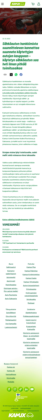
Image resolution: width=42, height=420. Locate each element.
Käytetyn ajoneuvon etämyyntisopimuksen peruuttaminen (31, 355)
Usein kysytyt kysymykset (31, 321)
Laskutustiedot (11, 327)
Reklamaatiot (11, 320)
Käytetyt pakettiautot (11, 272)
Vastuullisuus (11, 374)
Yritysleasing (31, 289)
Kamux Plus (31, 267)
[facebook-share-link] (21, 74)
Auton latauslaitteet (31, 285)
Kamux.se (11, 367)
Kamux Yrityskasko (31, 282)
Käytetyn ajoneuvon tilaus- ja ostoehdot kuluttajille (31, 336)
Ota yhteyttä (11, 316)
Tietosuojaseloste (33, 411)
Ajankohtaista (31, 312)
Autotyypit (11, 281)
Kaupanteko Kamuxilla (31, 327)
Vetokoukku (31, 299)
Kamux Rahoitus (31, 271)
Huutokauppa (11, 285)
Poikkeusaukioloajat (31, 316)
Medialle (11, 382)
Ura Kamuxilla (11, 323)
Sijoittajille (11, 378)
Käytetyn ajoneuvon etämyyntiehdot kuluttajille (31, 345)
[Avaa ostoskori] (33, 4)
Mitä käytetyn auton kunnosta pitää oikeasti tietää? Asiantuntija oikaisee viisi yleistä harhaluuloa (19, 234)
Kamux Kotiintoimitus (31, 274)
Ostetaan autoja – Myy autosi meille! (11, 289)
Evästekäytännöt (18, 411)
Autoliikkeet (11, 312)
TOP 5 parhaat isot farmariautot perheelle (18, 243)
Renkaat (31, 303)
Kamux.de (11, 371)
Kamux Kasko (31, 278)
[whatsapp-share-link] (16, 74)
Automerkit (11, 277)
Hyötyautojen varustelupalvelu (31, 294)
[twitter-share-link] (11, 74)
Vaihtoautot (11, 267)
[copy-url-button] (5, 74)
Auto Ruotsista (11, 295)
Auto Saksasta (11, 298)
